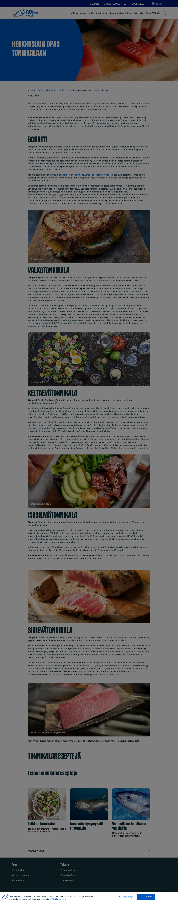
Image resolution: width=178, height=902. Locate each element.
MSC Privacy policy (59, 899)
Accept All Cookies (146, 897)
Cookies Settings (126, 897)
